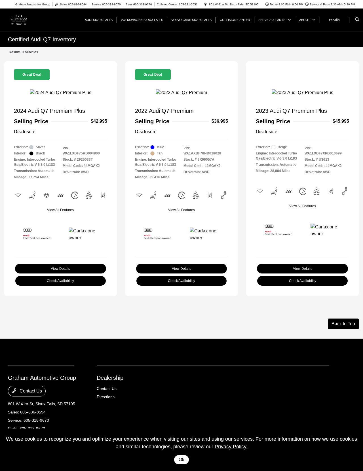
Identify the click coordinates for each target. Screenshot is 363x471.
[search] (357, 19)
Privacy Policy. (231, 446)
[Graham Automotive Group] (33, 19)
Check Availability (60, 281)
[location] (205, 4)
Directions (106, 396)
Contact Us (30, 391)
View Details (60, 269)
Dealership (110, 378)
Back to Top (343, 323)
